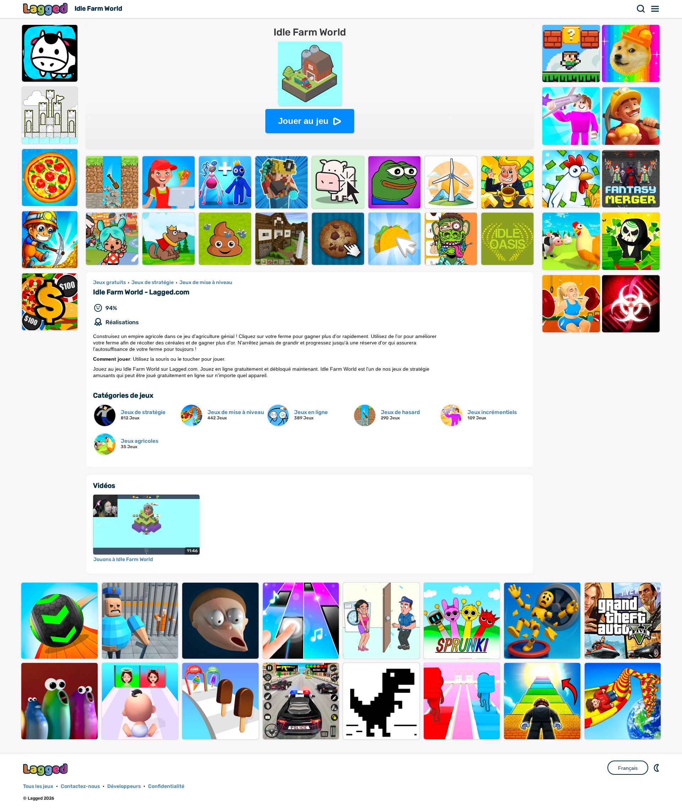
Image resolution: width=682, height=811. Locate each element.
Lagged (46, 9)
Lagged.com (46, 770)
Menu (655, 9)
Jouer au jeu (303, 121)
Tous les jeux (38, 786)
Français (628, 768)
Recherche (641, 9)
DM (657, 768)
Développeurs (124, 786)
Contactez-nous (80, 786)
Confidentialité (166, 786)
